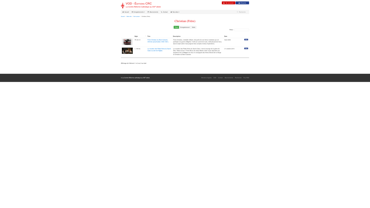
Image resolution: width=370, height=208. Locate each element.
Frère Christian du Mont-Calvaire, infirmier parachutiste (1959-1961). (158, 41)
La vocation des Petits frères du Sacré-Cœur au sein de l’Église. (159, 50)
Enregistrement (185, 27)
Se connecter (229, 3)
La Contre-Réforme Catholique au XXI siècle (143, 6)
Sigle (136, 36)
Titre (148, 36)
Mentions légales (206, 78)
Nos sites (175, 12)
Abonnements (153, 12)
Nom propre (136, 16)
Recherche (238, 78)
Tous (176, 27)
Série (193, 27)
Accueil (126, 12)
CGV (214, 78)
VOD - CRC (139, 3)
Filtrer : (231, 30)
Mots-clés (129, 16)
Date (225, 36)
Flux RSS (246, 78)
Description (177, 36)
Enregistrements (138, 12)
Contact (165, 12)
